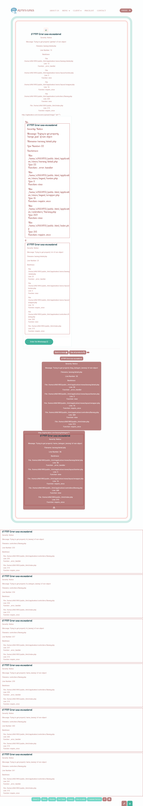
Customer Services (94, 799)
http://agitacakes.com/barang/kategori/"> (55, 467)
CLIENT (76, 11)
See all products (76, 352)
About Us (54, 11)
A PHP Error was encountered (71, 358)
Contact (101, 11)
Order (124, 10)
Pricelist (89, 11)
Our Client (61, 799)
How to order (80, 799)
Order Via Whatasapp (38, 341)
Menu (65, 11)
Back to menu (60, 352)
